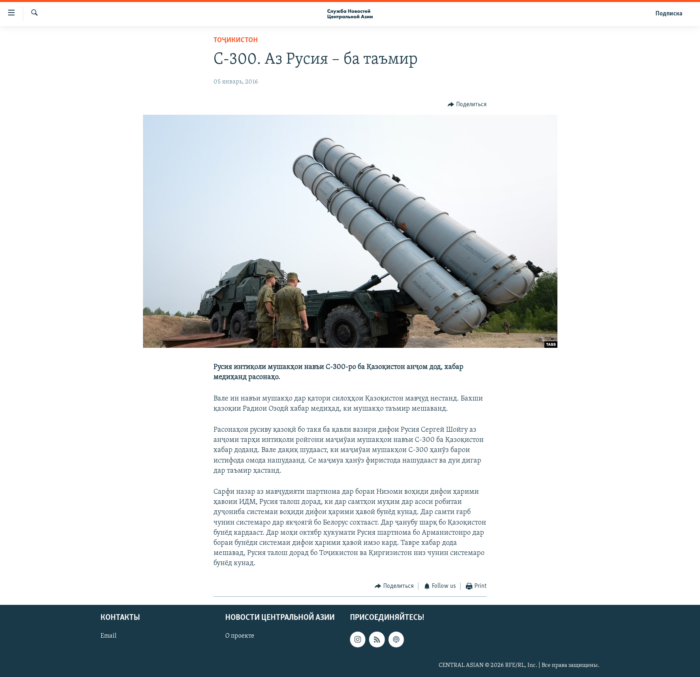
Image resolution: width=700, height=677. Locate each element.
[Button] (467, 104)
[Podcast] (396, 639)
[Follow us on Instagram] (357, 639)
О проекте (239, 636)
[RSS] (376, 639)
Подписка (668, 14)
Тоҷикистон (235, 40)
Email (108, 636)
